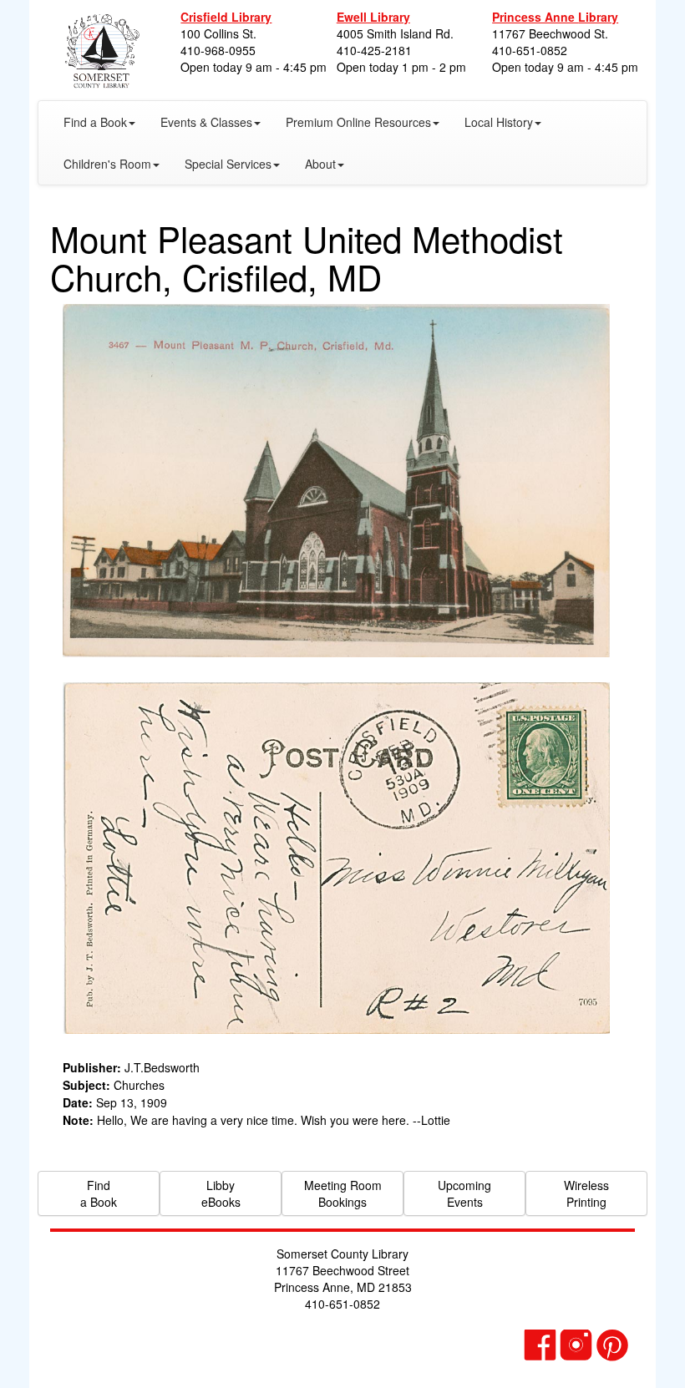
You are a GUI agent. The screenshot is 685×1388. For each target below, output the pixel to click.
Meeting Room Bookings (343, 1193)
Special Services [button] (228, 163)
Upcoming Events (464, 1193)
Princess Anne (555, 16)
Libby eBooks (221, 1193)
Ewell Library (373, 16)
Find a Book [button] (95, 122)
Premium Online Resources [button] (358, 122)
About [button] (320, 163)
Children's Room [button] (107, 163)
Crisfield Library (225, 16)
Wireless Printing (586, 1193)
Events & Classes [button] (206, 122)
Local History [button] (498, 122)
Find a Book (98, 1193)
